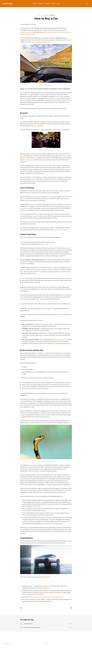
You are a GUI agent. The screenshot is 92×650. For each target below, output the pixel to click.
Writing (34, 3)
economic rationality (25, 32)
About (53, 3)
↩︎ (50, 588)
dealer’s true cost (34, 597)
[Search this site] (87, 4)
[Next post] (71, 608)
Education (52, 15)
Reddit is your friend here (61, 229)
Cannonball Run (38, 125)
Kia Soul (58, 314)
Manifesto (46, 643)
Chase (22, 208)
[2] (38, 271)
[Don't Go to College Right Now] (46, 627)
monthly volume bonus (60, 339)
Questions (47, 3)
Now (58, 3)
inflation (37, 214)
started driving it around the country (40, 42)
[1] (66, 108)
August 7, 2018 (44, 244)
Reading (40, 3)
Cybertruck (47, 577)
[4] (62, 523)
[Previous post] (21, 608)
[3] (22, 345)
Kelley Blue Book (29, 159)
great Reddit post (44, 588)
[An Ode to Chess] (46, 624)
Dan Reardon (7, 3)
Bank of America (67, 206)
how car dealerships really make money (50, 597)
